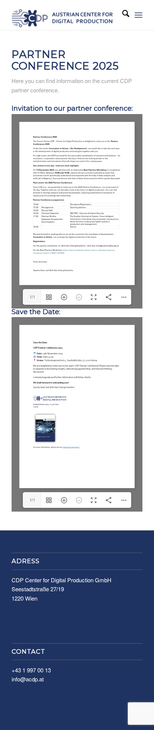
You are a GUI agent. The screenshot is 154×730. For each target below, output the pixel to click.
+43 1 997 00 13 (31, 670)
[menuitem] (122, 15)
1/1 (32, 297)
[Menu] (138, 15)
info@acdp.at (28, 679)
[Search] (122, 15)
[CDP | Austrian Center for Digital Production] (64, 15)
